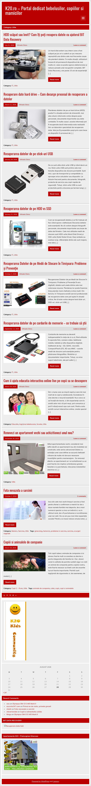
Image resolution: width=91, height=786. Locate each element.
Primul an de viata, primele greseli (37, 706)
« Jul (4, 692)
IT (12, 86)
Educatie (15, 424)
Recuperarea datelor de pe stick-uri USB (28, 153)
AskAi (9, 709)
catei (52, 588)
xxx (8, 704)
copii (57, 588)
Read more (54, 79)
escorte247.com (13, 706)
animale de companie (41, 588)
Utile (16, 86)
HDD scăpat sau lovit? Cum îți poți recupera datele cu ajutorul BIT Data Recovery (44, 37)
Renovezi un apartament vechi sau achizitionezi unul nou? (39, 432)
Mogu (9, 714)
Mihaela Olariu (22, 45)
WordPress (45, 781)
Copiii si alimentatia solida (31, 712)
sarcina (70, 531)
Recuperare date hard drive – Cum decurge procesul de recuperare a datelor (45, 96)
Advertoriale (12, 712)
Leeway (56, 781)
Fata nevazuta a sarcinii (18, 490)
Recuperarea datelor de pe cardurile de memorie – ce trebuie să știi (45, 322)
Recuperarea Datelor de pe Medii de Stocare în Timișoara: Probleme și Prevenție (45, 266)
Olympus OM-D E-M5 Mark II (24, 704)
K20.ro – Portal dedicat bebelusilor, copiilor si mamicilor (44, 10)
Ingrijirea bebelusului (27, 424)
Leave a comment (79, 45)
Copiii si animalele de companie (23, 541)
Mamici (14, 531)
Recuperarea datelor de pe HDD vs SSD (27, 208)
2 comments (81, 496)
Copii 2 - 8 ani (17, 588)
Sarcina (21, 531)
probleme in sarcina (58, 531)
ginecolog (38, 531)
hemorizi (46, 531)
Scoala (39, 424)
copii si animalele (66, 588)
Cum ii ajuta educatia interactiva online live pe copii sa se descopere (45, 380)
